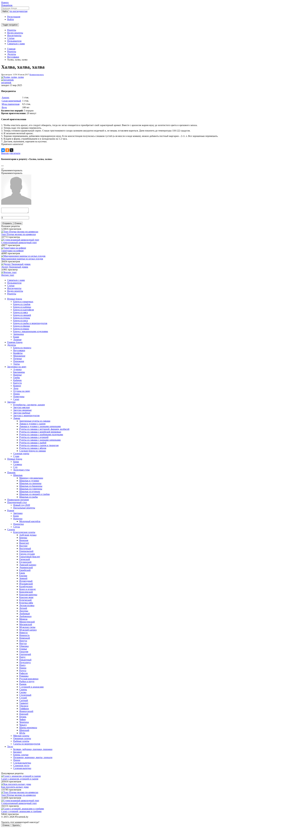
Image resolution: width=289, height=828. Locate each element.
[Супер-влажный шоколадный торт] (20, 239)
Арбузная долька (27, 535)
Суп (15, 467)
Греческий (24, 559)
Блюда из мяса (20, 312)
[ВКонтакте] (3, 150)
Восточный (25, 548)
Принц (22, 668)
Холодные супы (21, 469)
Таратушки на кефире (12, 250)
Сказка (22, 692)
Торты (16, 364)
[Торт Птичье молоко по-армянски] (19, 231)
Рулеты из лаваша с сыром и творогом (39, 445)
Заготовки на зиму (16, 366)
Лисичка (23, 611)
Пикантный (25, 659)
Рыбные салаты (21, 741)
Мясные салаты (21, 735)
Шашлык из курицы (29, 491)
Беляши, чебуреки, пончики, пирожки (32, 749)
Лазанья (17, 339)
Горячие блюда (14, 342)
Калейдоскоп (26, 586)
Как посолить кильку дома (15, 787)
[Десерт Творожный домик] (16, 264)
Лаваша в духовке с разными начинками (40, 426)
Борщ (16, 461)
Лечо (15, 388)
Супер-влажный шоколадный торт (19, 242)
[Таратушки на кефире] (13, 248)
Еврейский (25, 570)
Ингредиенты (14, 35)
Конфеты (18, 353)
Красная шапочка (28, 594)
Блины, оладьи (20, 754)
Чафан (22, 719)
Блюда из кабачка (22, 307)
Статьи (10, 38)
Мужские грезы (27, 627)
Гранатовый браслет (29, 556)
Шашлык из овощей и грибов (34, 494)
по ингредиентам (18, 11)
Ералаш (23, 575)
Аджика (17, 369)
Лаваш (16, 418)
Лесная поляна (26, 605)
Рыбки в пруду (26, 681)
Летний (23, 608)
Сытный (23, 700)
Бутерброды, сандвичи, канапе (29, 404)
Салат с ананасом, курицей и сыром (19, 779)
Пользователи (14, 41)
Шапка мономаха (28, 727)
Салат (16, 399)
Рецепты (11, 30)
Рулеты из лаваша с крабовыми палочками (41, 434)
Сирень (23, 689)
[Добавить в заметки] (2, 165)
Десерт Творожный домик (14, 267)
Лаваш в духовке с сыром (32, 423)
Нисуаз (23, 643)
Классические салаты (24, 532)
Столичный (25, 695)
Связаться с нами (16, 43)
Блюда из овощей (22, 315)
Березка (23, 537)
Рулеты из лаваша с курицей (33, 437)
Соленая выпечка (22, 768)
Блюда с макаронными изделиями (30, 331)
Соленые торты (21, 453)
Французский (26, 711)
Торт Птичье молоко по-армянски (18, 234)
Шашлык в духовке (29, 480)
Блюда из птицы (21, 318)
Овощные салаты (22, 738)
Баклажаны (19, 372)
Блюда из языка (21, 328)
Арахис (5, 97)
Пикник (11, 472)
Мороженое (19, 356)
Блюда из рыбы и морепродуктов (30, 323)
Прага (22, 665)
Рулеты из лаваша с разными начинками (40, 440)
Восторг (23, 545)
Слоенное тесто (21, 765)
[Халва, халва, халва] (12, 77)
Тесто (10, 746)
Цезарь (22, 716)
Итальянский (26, 583)
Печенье (17, 358)
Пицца (16, 760)
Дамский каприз (27, 564)
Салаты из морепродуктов (26, 744)
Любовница (25, 616)
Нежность (24, 635)
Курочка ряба (26, 602)
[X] (11, 150)
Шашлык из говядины (30, 488)
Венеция (23, 540)
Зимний (23, 578)
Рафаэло (23, 673)
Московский (25, 624)
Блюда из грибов (21, 304)
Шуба (22, 733)
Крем (16, 516)
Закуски (11, 402)
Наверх (5, 2)
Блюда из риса (20, 320)
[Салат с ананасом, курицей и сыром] (21, 776)
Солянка (17, 464)
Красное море (26, 597)
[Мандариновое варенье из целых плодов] (23, 256)
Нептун (23, 640)
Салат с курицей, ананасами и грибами (21, 811)
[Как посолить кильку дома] (16, 784)
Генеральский (26, 551)
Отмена (17, 223)
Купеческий (25, 600)
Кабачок (17, 380)
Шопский (24, 730)
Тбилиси (23, 706)
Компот (17, 385)
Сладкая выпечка (22, 763)
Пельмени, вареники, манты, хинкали (32, 757)
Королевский (26, 592)
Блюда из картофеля (23, 309)
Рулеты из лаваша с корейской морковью (40, 432)
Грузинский (25, 562)
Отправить (7, 223)
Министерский (27, 621)
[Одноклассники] (7, 150)
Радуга (22, 670)
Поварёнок (6, 5)
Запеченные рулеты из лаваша (34, 421)
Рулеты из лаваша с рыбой (32, 442)
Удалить (16, 825)
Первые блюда (14, 459)
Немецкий (24, 638)
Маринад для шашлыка (31, 478)
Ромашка (23, 676)
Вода (4, 107)
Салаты (11, 529)
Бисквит (17, 752)
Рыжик (22, 684)
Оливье (23, 649)
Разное (10, 510)
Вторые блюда (14, 299)
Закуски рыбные (21, 413)
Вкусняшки (19, 350)
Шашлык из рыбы (28, 497)
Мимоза (23, 619)
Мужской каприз (28, 630)
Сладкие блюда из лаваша (32, 450)
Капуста (17, 383)
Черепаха (24, 722)
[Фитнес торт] (9, 272)
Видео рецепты (15, 33)
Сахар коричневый (11, 100)
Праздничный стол (17, 502)
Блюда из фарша (21, 326)
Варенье (17, 375)
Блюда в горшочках (23, 301)
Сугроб (23, 697)
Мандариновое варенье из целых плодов (22, 258)
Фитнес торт (7, 275)
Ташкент (23, 703)
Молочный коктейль (29, 521)
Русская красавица (28, 678)
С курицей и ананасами (31, 687)
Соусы (16, 526)
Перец (16, 394)
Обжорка (24, 646)
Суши (16, 456)
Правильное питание (18, 499)
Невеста (23, 632)
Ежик (22, 573)
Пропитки (18, 524)
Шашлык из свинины (30, 483)
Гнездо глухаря (27, 554)
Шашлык (18, 475)
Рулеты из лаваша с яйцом (32, 448)
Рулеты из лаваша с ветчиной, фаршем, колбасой (44, 429)
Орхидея (23, 651)
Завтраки (18, 513)
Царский (23, 714)
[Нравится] (2, 168)
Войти (10, 19)
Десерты (11, 345)
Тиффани (24, 708)
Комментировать (37, 74)
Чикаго (23, 725)
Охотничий (25, 654)
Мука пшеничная (10, 104)
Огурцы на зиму (21, 391)
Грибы (16, 377)
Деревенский (26, 567)
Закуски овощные (22, 410)
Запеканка (18, 334)
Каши (16, 337)
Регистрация (13, 16)
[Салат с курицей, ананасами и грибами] (22, 808)
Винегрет (24, 543)
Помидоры (18, 396)
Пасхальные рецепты (24, 507)
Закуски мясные (21, 407)
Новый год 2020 (21, 505)
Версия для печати (10, 153)
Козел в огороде (27, 589)
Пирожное (18, 361)
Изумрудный (26, 581)
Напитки (17, 518)
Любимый (24, 613)
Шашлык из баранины (30, 486)
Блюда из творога (22, 347)
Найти (5, 11)
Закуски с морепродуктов (26, 415)
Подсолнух (25, 662)
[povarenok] (7, 80)
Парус (22, 657)
